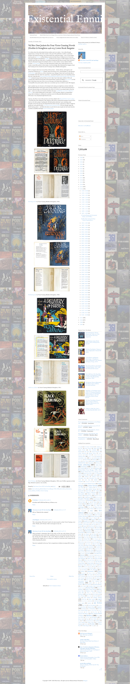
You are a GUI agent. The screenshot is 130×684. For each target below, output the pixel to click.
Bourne (92, 466)
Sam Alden (89, 596)
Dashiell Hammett (92, 489)
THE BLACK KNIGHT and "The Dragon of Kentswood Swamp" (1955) (89, 650)
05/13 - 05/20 (85, 272)
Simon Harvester (85, 601)
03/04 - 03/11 (85, 294)
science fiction (97, 597)
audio (91, 458)
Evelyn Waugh (84, 508)
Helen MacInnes (91, 527)
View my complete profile (84, 62)
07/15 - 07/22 (85, 252)
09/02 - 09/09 (85, 236)
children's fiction (96, 476)
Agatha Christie (81, 450)
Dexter (81, 497)
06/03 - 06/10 (85, 265)
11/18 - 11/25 (85, 204)
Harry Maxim (83, 527)
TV (82, 620)
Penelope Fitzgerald (91, 576)
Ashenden (98, 456)
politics (95, 579)
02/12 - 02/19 (85, 301)
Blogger (85, 680)
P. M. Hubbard (93, 569)
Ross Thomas (81, 596)
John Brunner (88, 542)
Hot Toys (80, 529)
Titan (98, 616)
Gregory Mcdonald (96, 522)
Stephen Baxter (83, 607)
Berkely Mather (85, 461)
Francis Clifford (96, 513)
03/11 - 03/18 (85, 292)
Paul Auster (90, 574)
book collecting (36, 489)
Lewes (41, 71)
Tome (87, 619)
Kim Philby (81, 550)
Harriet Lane (91, 526)
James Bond (93, 535)
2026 (81, 157)
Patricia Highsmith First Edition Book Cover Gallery (67, 37)
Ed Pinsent (94, 502)
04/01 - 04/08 (85, 286)
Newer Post (32, 576)
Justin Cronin (81, 548)
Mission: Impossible (88, 566)
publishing (81, 583)
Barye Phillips (87, 459)
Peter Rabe (81, 579)
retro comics (83, 586)
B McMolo (35, 500)
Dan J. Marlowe (89, 487)
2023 (81, 164)
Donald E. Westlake (83, 499)
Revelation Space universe (94, 586)
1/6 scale (80, 446)
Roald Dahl (81, 592)
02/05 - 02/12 (85, 304)
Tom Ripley (94, 617)
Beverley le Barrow (94, 461)
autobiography (97, 458)
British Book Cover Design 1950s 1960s (50, 489)
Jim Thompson (96, 539)
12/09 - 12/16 (85, 197)
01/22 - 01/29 (85, 308)
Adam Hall (96, 448)
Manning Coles (99, 555)
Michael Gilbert (83, 564)
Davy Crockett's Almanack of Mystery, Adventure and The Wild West (89, 647)
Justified (98, 547)
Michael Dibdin (90, 563)
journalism (91, 547)
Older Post (71, 576)
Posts (81, 136)
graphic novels (87, 521)
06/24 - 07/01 (85, 259)
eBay (88, 502)
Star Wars (100, 605)
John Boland (82, 542)
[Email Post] (59, 486)
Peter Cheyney (81, 578)
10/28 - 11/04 (85, 211)
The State (95, 612)
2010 (81, 320)
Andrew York (88, 454)
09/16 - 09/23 (85, 232)
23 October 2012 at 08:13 (44, 500)
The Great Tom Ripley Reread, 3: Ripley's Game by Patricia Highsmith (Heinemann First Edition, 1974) (93, 402)
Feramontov (83, 510)
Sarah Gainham (87, 597)
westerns (86, 624)
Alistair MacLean (82, 453)
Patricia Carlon (92, 573)
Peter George (97, 578)
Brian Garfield (81, 468)
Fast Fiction (99, 508)
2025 (81, 160)
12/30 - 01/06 (85, 191)
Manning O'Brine (83, 556)
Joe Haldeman (99, 540)
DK (85, 497)
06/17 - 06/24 (85, 261)
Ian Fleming (87, 529)
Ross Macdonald (96, 594)
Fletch (89, 513)
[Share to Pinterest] (69, 486)
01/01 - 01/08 (85, 315)
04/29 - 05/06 (85, 277)
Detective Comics (98, 495)
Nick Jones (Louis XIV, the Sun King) (42, 510)
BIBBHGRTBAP (81, 463)
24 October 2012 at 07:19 (60, 531)
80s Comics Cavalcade (89, 446)
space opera (81, 603)
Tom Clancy (80, 617)
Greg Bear (96, 521)
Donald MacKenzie (82, 500)
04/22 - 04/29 (85, 279)
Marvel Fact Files (89, 561)
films (91, 511)
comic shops (87, 479)
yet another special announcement (52, 105)
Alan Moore (86, 451)
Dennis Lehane (91, 494)
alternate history (92, 453)
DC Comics (96, 490)
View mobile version (52, 579)
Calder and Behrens (82, 475)
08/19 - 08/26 (85, 241)
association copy (82, 458)
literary (82, 555)
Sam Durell (95, 596)
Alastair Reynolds (95, 451)
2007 (81, 324)
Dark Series (97, 487)
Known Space (99, 550)
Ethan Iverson (98, 507)
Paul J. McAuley (81, 576)
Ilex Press (80, 531)
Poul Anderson (95, 581)
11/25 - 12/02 (85, 202)
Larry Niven (82, 551)
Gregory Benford (86, 522)
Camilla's (95, 475)
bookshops (84, 466)
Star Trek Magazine (92, 605)
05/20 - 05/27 (85, 270)
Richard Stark (90, 588)
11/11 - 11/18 (85, 206)
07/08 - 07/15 (85, 254)
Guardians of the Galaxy (83, 524)
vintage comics (91, 622)
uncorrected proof (89, 620)
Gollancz (93, 519)
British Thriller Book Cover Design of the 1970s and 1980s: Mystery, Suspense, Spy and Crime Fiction (60, 35)
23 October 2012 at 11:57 (60, 510)
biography (90, 463)
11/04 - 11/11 (85, 209)
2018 (81, 175)
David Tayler (88, 490)
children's (87, 476)
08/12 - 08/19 (85, 243)
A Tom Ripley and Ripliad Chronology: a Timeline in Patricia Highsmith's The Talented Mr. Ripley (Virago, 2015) (94, 359)
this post (38, 57)
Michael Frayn (99, 563)
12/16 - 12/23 (85, 195)
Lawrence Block (90, 551)
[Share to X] (66, 486)
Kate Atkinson (89, 548)
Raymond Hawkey (97, 584)
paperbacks (90, 571)
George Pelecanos (95, 516)
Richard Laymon (81, 587)
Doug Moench (99, 500)
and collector (68, 79)
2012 (81, 189)
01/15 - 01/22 (85, 310)
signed (100, 599)
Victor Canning (36, 63)
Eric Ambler (97, 505)
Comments (83, 139)
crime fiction (92, 485)
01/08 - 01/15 (85, 312)
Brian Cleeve (98, 466)
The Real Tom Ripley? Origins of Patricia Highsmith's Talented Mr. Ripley (93, 350)
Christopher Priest (93, 478)
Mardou (90, 556)
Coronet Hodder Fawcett (89, 483)
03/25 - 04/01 (85, 288)
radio (96, 583)
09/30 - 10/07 (85, 227)
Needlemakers (31, 73)
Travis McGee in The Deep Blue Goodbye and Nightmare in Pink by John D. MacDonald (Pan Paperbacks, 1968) (93, 376)
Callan (89, 475)
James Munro (86, 537)
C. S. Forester (97, 473)
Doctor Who (90, 497)
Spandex (89, 603)
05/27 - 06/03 (85, 268)
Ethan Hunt (90, 507)
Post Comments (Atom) (55, 585)
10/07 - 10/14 (85, 225)
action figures (88, 448)
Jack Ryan (93, 534)
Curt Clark (80, 487)
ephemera (88, 505)
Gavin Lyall (89, 514)
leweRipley (82, 553)
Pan (101, 569)
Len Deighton (98, 552)
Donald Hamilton (96, 499)
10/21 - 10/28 (85, 213)
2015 (81, 182)
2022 (81, 166)
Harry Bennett (99, 526)
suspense (99, 607)
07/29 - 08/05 (85, 247)
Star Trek (84, 605)
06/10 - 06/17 (85, 263)
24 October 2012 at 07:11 (46, 519)
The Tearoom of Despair (86, 633)
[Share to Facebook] (67, 486)
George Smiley (82, 518)
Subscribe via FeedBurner (84, 125)
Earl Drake (82, 502)
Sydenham (84, 608)
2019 (81, 173)
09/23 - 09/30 (85, 229)
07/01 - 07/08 (85, 256)
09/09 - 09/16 (85, 234)
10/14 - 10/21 (85, 223)
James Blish (85, 535)
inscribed (82, 532)
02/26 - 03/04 (85, 297)
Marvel (80, 560)
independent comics (98, 531)
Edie (85, 504)
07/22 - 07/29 (85, 250)
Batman (94, 459)
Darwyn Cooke (81, 489)
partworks (84, 573)
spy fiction (98, 602)
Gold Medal (86, 519)
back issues (80, 459)
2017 (81, 177)
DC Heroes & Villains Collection (87, 492)
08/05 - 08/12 (85, 245)
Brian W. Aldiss (89, 468)
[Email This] (62, 486)
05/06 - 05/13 (85, 274)
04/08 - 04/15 (85, 283)
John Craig (95, 542)
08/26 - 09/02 (85, 238)
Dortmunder (90, 500)
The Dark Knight (93, 610)
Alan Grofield (92, 450)
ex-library (91, 508)
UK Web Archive (82, 44)
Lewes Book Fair (98, 553)
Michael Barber (81, 563)
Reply (34, 504)
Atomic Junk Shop (84, 639)
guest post (93, 524)
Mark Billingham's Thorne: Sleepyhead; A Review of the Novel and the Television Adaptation (92, 335)
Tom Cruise (87, 617)
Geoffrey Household (83, 516)
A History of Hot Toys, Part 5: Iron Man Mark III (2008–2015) (93, 409)
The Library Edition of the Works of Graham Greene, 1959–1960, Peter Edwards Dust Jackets (93, 367)
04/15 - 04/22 (85, 281)
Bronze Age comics (88, 473)
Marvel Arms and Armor (89, 560)
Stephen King (91, 607)
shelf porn (84, 599)
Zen (96, 625)
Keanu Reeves (97, 548)
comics (96, 480)
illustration (68, 489)
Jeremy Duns (87, 539)
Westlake (92, 624)
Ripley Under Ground (91, 589)
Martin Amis (90, 558)
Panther (82, 571)
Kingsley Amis (89, 550)
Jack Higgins (86, 534)
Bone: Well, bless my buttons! (86, 635)
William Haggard (85, 625)
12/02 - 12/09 (85, 200)
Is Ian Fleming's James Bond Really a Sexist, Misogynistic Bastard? (93, 342)
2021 (81, 168)
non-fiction (84, 569)
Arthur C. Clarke (91, 456)
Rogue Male (88, 594)
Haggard (85, 526)
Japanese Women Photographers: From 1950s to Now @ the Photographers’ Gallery (90, 658)
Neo (96, 568)
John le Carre (95, 544)
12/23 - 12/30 (85, 193)
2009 (81, 322)
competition (80, 481)
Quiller (90, 583)
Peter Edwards (89, 578)
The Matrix (88, 612)
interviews (89, 532)
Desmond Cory (88, 495)
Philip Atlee (88, 579)
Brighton (97, 468)
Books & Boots (84, 656)
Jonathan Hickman (82, 547)
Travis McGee (94, 619)
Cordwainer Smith (88, 481)
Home (51, 576)
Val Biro (47, 58)
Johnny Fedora (88, 545)
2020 (81, 171)
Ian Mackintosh (96, 529)
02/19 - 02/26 (85, 299)
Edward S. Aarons (92, 503)
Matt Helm (97, 561)
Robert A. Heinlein (91, 592)
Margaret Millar (97, 556)
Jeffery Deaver (94, 537)
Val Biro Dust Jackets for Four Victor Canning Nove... (88, 219)
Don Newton (98, 497)
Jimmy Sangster (86, 540)
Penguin (98, 576)
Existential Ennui (33, 35)
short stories (92, 599)
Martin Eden (97, 558)
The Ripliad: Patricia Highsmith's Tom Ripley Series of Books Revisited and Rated (93, 384)
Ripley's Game (90, 591)
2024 (81, 162)
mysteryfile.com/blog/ (85, 663)
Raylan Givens (88, 584)
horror (97, 527)
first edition (63, 489)
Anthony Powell (97, 454)
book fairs (99, 465)
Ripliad (98, 591)
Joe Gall (92, 540)
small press (96, 601)
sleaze (91, 601)
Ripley (81, 589)
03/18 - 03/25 (85, 290)
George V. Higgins (93, 518)
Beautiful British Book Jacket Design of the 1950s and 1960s (41, 37)
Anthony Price (81, 456)
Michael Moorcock (93, 564)
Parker (100, 571)
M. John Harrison (91, 555)
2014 (81, 184)
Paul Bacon (97, 574)
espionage (81, 507)
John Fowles (87, 543)
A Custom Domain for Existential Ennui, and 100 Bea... (89, 215)
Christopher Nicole (82, 478)
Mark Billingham (81, 558)
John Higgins (36, 519)
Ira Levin (96, 532)
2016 (81, 180)
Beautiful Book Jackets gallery (67, 99)
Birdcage (98, 463)
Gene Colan (97, 514)
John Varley (80, 545)
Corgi (95, 481)
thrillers (34, 490)
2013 (81, 186)
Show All (100, 669)
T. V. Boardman (91, 608)
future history (81, 514)
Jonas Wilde (97, 545)
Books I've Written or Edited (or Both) (89, 37)
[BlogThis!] (64, 486)
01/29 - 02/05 (85, 306)
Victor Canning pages (48, 108)
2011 (81, 317)
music (94, 566)
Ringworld (100, 587)
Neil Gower (91, 568)
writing (92, 625)
